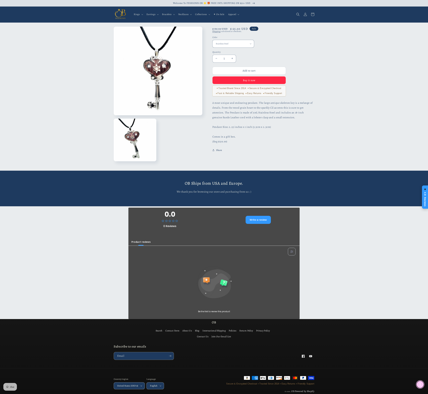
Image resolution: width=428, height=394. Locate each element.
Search (159, 330)
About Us (187, 330)
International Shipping (214, 330)
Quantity (216, 51)
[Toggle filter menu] (292, 251)
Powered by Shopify (304, 391)
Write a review (258, 220)
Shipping (216, 31)
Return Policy (246, 330)
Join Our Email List (221, 336)
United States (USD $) (127, 385)
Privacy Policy (263, 330)
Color (214, 37)
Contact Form (172, 330)
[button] (138, 14)
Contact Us (202, 336)
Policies (232, 330)
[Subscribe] (170, 356)
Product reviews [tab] (141, 242)
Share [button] (219, 150)
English (153, 385)
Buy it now (249, 80)
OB (292, 391)
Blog (197, 330)
